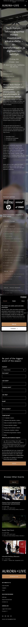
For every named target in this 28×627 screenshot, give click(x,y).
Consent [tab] (5, 301)
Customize (13, 328)
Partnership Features (8, 76)
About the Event (7, 71)
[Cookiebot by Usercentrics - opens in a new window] (20, 297)
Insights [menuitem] (4, 588)
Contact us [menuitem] (5, 601)
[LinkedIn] (8, 616)
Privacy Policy (19, 455)
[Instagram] (5, 616)
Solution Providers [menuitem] (7, 594)
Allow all (14, 324)
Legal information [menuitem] (6, 608)
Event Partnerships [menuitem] (7, 599)
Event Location (7, 79)
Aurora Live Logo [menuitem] (14, 571)
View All (14, 482)
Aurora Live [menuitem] (5, 605)
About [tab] (22, 301)
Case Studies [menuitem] (5, 585)
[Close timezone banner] (26, 1)
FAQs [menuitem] (3, 590)
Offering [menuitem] (4, 597)
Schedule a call (14, 576)
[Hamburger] (25, 5)
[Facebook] (2, 616)
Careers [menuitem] (4, 611)
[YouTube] (11, 616)
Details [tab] (14, 301)
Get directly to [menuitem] (6, 582)
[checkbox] (14, 426)
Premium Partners (8, 73)
